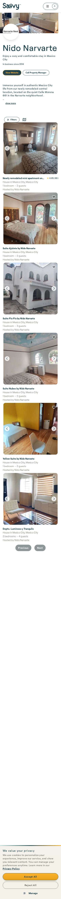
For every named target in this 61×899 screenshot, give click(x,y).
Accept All (30, 876)
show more (10, 103)
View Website (12, 72)
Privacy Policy (11, 868)
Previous (23, 547)
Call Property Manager (36, 72)
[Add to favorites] (54, 127)
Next (40, 547)
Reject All (31, 885)
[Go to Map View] (24, 120)
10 (49, 171)
